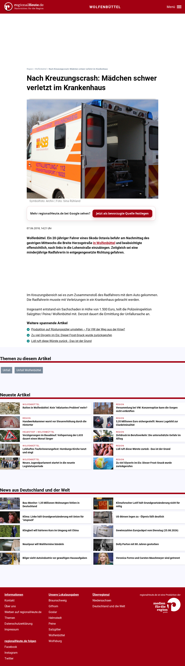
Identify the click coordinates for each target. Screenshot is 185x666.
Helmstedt (55, 618)
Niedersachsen (101, 600)
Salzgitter (55, 629)
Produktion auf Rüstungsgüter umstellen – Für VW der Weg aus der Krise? (78, 329)
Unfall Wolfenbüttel (28, 370)
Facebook (11, 647)
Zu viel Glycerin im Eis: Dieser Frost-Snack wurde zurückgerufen (71, 335)
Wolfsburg (55, 641)
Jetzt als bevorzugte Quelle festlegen (122, 213)
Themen (10, 618)
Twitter (9, 658)
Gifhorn (53, 606)
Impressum (12, 629)
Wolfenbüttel (41, 69)
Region (30, 69)
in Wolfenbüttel (104, 243)
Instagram (11, 652)
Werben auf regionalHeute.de (23, 612)
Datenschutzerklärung (19, 623)
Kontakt (9, 600)
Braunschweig (58, 600)
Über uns (10, 606)
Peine (52, 623)
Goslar (53, 612)
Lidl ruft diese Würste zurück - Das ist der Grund (61, 341)
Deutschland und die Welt (108, 606)
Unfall (6, 370)
